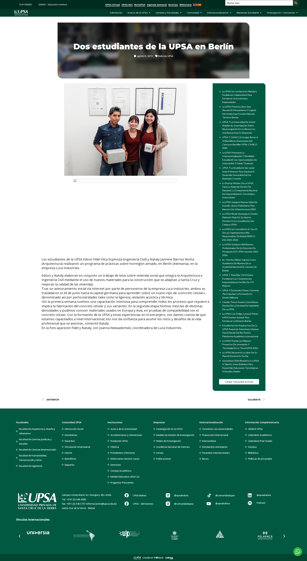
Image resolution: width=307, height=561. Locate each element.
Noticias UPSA (165, 56)
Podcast (261, 502)
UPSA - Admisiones (143, 503)
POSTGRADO (25, 4)
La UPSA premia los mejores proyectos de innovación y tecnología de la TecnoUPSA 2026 (240, 344)
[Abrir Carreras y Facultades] (181, 12)
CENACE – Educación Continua (52, 4)
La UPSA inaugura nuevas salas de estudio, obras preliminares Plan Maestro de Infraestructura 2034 (239, 206)
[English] (195, 4)
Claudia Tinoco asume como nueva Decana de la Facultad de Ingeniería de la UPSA (240, 306)
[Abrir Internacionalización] (230, 12)
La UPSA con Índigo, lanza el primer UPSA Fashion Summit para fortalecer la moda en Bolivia (240, 317)
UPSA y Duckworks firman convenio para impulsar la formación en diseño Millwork (240, 294)
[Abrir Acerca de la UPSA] (150, 12)
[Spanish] (199, 4)
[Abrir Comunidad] (201, 12)
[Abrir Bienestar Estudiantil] (261, 12)
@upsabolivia (181, 495)
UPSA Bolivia (139, 495)
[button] (20, 536)
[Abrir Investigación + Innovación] (297, 12)
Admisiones (116, 12)
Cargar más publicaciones (239, 381)
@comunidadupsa (183, 503)
